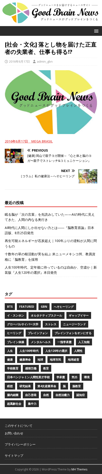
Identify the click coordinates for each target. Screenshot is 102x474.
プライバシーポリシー (20, 444)
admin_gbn (45, 61)
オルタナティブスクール (46, 315)
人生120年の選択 (56, 351)
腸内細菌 (13, 395)
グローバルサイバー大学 (22, 324)
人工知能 (84, 342)
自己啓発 (31, 395)
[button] (95, 30)
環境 (87, 377)
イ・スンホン (15, 315)
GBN (44, 307)
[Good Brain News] (51, 23)
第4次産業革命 (46, 386)
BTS (10, 307)
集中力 (32, 404)
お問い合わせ (14, 433)
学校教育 (13, 368)
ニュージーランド (74, 324)
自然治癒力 (63, 395)
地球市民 (55, 360)
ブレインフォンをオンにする (73, 333)
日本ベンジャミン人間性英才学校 (28, 377)
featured (26, 307)
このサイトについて (18, 425)
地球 (40, 360)
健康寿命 (25, 360)
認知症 (80, 395)
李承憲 (60, 377)
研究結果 (25, 386)
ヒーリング (14, 333)
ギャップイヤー (79, 315)
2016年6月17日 (19, 61)
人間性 (78, 351)
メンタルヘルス (41, 342)
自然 (46, 395)
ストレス (50, 324)
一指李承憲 (64, 342)
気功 (74, 377)
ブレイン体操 (15, 342)
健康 (10, 360)
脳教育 (76, 386)
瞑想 (10, 386)
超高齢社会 (14, 404)
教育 (46, 368)
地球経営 (73, 360)
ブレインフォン (38, 333)
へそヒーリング (64, 307)
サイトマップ (14, 455)
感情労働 (31, 368)
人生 (10, 351)
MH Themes (79, 469)
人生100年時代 (29, 351)
